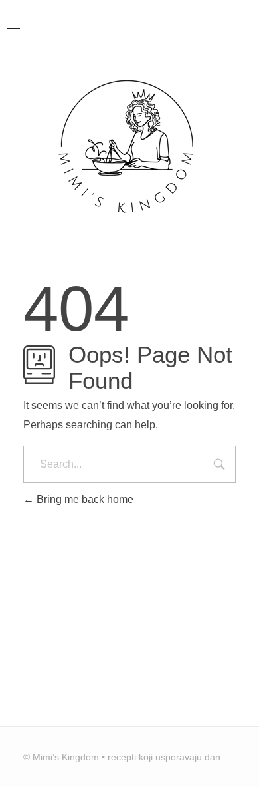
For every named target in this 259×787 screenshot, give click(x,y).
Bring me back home (83, 499)
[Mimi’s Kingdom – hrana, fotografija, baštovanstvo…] (129, 146)
